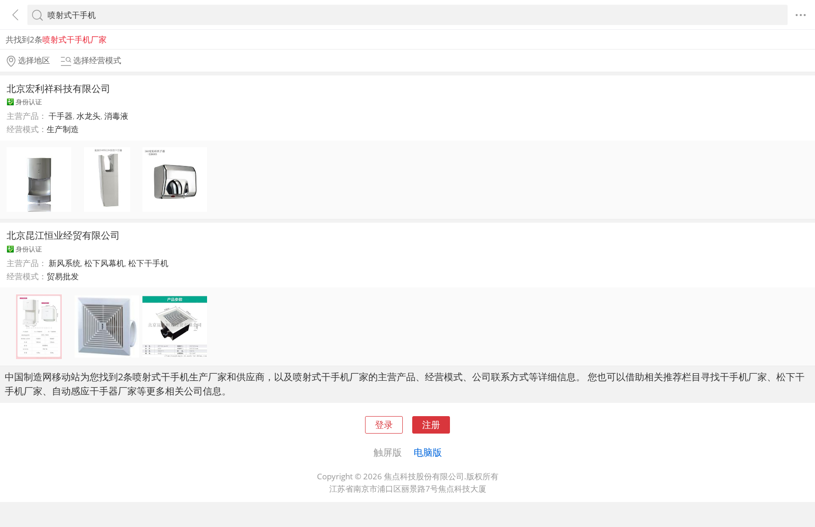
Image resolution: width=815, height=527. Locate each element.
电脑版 (428, 452)
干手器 (61, 115)
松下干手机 (148, 263)
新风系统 (65, 263)
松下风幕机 (104, 263)
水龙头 (88, 115)
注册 (431, 424)
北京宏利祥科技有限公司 (58, 88)
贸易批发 (63, 276)
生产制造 (63, 129)
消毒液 (116, 115)
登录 (384, 424)
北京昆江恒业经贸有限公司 (63, 235)
